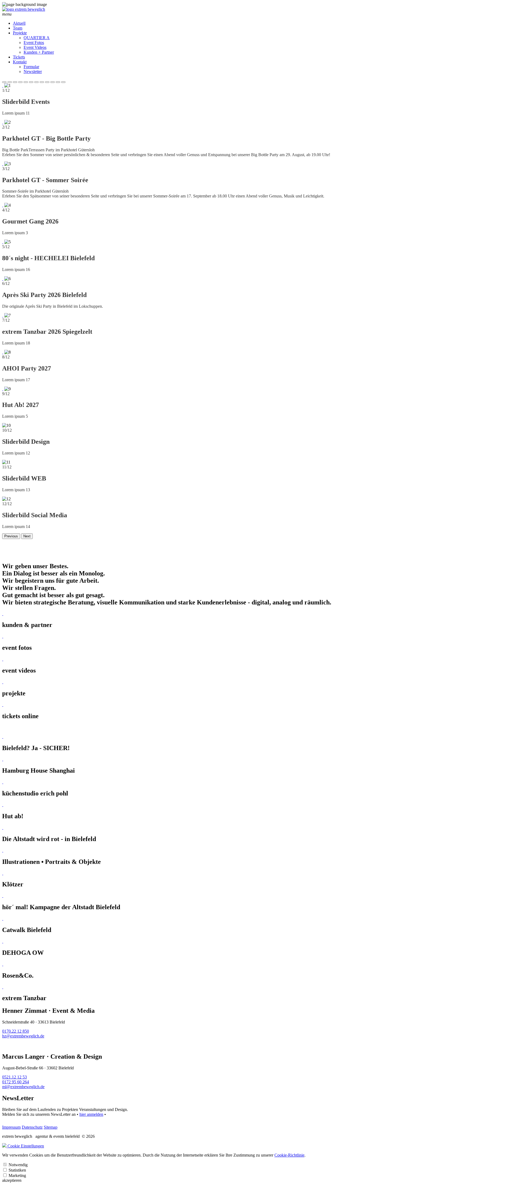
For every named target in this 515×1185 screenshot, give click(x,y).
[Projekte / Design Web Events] (2, 682)
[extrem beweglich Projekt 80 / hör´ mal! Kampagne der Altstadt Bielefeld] (2, 895)
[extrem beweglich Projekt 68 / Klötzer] (2, 873)
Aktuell (19, 23)
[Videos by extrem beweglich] (2, 659)
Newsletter (33, 71)
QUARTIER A (37, 37)
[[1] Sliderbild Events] (2, 85)
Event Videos (35, 47)
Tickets (19, 57)
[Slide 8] (42, 82)
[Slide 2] (10, 82)
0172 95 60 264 (15, 1082)
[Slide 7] (36, 82)
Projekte (20, 33)
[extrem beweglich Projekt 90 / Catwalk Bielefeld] (2, 918)
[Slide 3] (15, 82)
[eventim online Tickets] (2, 704)
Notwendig (18, 1164)
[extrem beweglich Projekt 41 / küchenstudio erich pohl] (2, 782)
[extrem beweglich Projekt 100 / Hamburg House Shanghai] (2, 759)
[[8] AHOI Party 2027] (2, 352)
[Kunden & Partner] (2, 613)
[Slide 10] (52, 82)
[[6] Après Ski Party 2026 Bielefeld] (2, 278)
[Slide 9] (47, 82)
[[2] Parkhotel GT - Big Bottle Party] (2, 122)
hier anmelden (91, 1114)
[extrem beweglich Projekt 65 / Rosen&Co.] (2, 964)
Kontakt (20, 62)
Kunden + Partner (39, 52)
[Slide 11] (58, 82)
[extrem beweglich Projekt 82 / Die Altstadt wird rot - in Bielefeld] (2, 827)
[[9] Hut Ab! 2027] (2, 389)
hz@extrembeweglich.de (23, 1036)
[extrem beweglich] (23, 9)
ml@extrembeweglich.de (23, 1086)
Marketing (17, 1175)
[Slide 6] (31, 82)
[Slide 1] (4, 82)
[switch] (5, 1164)
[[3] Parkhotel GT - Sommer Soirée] (2, 164)
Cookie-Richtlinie (289, 1155)
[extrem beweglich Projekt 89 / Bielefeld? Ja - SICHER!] (2, 736)
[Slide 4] (20, 82)
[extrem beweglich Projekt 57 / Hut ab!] (2, 804)
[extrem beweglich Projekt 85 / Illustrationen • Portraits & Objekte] (2, 850)
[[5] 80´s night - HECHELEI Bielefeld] (2, 242)
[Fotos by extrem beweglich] (2, 636)
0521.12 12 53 (14, 1077)
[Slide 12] (63, 82)
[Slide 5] (26, 82)
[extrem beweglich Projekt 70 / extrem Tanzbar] (2, 987)
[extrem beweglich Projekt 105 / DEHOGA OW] (2, 941)
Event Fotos (34, 42)
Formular (31, 66)
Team (17, 28)
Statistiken (17, 1170)
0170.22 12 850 (15, 1031)
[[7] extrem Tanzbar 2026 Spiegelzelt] (2, 315)
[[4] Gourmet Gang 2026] (2, 205)
